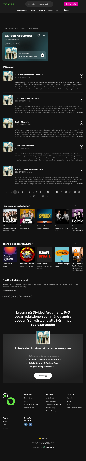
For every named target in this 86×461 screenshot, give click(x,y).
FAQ (68, 404)
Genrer (58, 10)
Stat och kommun (25, 296)
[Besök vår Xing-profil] (30, 424)
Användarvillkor (51, 398)
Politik (17, 43)
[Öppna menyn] (82, 4)
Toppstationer (22, 10)
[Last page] (56, 196)
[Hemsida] (6, 28)
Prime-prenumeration (74, 408)
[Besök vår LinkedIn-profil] (26, 424)
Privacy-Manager (51, 411)
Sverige (44, 438)
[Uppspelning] (42, 55)
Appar (69, 401)
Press (26, 401)
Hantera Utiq (50, 408)
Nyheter (8, 43)
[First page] (7, 192)
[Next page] (52, 196)
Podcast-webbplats (9, 290)
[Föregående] (75, 205)
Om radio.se (28, 398)
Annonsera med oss (31, 404)
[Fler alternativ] (44, 35)
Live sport (41, 10)
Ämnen (66, 10)
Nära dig (50, 10)
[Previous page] (11, 192)
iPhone (5, 421)
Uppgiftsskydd (51, 401)
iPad (4, 425)
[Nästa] (81, 205)
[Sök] (50, 4)
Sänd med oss (29, 408)
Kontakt (70, 398)
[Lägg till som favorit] (38, 35)
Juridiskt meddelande (53, 404)
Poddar (32, 10)
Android (5, 428)
